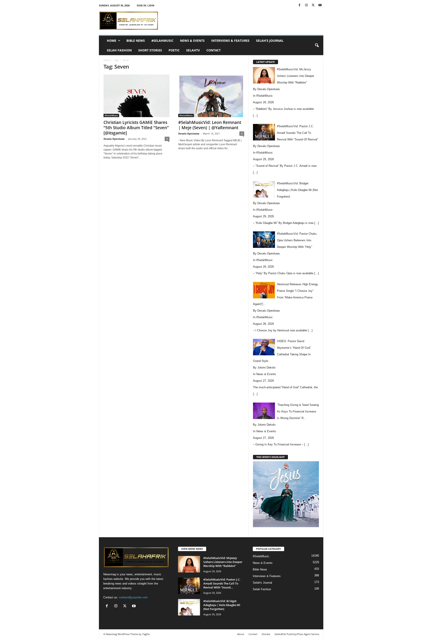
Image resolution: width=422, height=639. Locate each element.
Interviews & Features (230, 40)
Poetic (174, 50)
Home (111, 40)
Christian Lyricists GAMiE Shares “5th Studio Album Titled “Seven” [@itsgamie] (136, 128)
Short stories (150, 50)
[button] (317, 45)
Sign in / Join (145, 5)
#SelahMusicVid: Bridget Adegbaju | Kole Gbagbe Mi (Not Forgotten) (221, 605)
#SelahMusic (162, 40)
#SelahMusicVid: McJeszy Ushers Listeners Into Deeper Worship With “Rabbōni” (222, 562)
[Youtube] (320, 5)
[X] (313, 5)
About (240, 634)
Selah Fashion (119, 50)
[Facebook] (299, 5)
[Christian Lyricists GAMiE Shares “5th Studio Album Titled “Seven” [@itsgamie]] (136, 95)
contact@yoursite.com (133, 597)
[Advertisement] (243, 21)
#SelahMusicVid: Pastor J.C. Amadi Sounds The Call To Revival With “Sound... (221, 583)
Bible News (135, 40)
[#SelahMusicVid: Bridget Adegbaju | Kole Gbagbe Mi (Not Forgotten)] (189, 607)
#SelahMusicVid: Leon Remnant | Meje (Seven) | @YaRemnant (209, 125)
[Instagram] (306, 5)
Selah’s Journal (270, 40)
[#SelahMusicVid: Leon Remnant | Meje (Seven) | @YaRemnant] (211, 95)
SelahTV (193, 50)
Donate (266, 634)
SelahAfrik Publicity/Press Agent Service (297, 634)
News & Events (192, 40)
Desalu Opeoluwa (114, 138)
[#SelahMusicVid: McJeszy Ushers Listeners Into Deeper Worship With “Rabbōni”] (189, 564)
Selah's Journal (262, 582)
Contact (213, 50)
